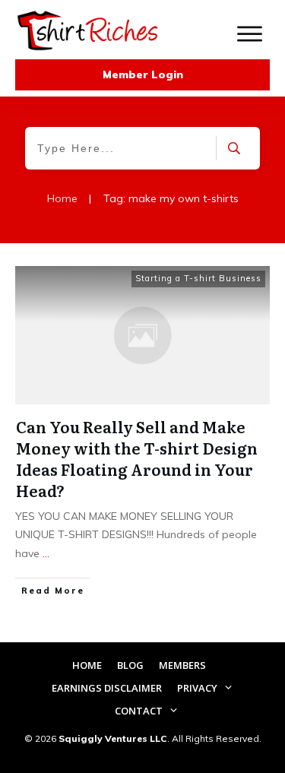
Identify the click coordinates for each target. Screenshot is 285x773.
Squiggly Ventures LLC (113, 738)
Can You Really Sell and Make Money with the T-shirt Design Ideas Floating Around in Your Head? (137, 458)
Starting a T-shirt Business (198, 278)
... (46, 553)
